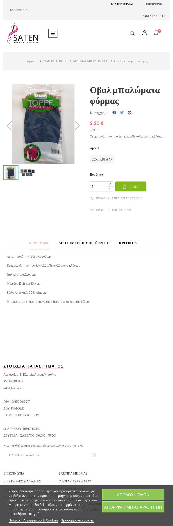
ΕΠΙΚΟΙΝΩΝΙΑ (154, 4)
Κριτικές (128, 243)
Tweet (122, 112)
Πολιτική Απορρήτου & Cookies (33, 520)
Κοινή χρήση (114, 112)
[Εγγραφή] (94, 455)
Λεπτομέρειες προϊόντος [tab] (84, 243)
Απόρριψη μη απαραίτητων (133, 507)
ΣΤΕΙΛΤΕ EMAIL (124, 4)
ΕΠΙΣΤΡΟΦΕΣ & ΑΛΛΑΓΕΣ (22, 481)
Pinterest (129, 112)
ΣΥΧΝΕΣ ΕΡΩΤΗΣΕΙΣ (153, 15)
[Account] (144, 32)
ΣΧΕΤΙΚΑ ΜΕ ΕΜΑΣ (73, 473)
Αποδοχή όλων (133, 494)
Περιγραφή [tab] (39, 243)
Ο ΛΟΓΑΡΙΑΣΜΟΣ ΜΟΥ (75, 481)
